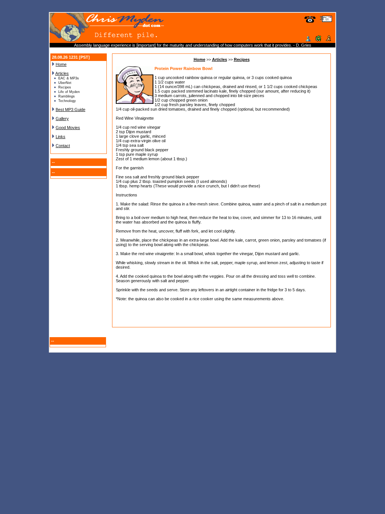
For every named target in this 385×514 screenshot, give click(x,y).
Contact (63, 145)
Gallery (62, 118)
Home (61, 64)
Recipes (242, 59)
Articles (62, 73)
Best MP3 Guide (70, 109)
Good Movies (68, 127)
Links (60, 136)
